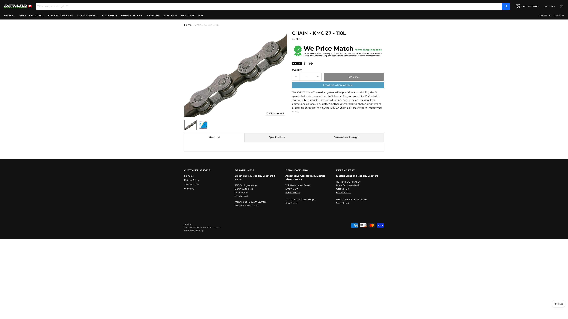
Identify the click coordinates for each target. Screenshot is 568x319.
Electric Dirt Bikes (60, 15)
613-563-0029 (292, 192)
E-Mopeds (108, 15)
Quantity (297, 70)
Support (169, 15)
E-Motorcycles (131, 15)
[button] (550, 6)
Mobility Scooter (30, 15)
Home (188, 25)
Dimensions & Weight (347, 137)
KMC (298, 39)
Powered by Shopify (193, 230)
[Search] (506, 6)
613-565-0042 (343, 192)
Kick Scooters (86, 15)
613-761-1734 (241, 196)
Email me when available (338, 85)
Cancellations (191, 184)
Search (187, 224)
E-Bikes (9, 15)
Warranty (189, 188)
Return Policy (191, 180)
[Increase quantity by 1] (318, 77)
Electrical (214, 137)
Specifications (277, 137)
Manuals (188, 175)
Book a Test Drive (192, 15)
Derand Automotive (551, 15)
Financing (152, 15)
